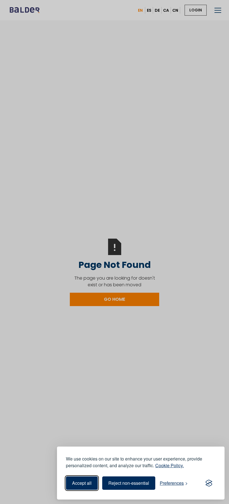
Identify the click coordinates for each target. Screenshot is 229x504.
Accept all (82, 483)
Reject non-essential (128, 483)
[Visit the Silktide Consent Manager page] (209, 483)
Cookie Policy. (169, 465)
